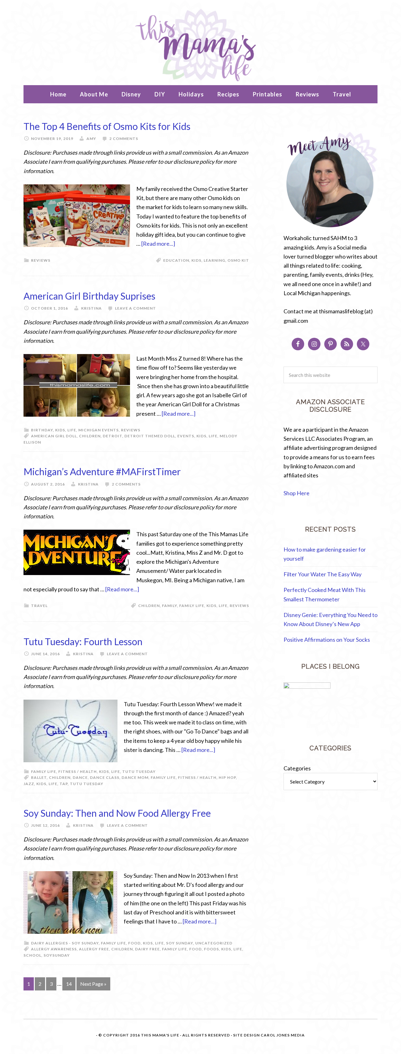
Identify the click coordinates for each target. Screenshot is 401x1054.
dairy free (147, 949)
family (169, 605)
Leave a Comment (135, 308)
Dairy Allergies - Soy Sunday (65, 943)
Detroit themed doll (149, 436)
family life (191, 605)
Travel (39, 605)
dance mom (135, 777)
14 (69, 984)
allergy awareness (54, 949)
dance (80, 777)
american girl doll (54, 436)
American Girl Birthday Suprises (89, 295)
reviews (239, 605)
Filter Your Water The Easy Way (323, 574)
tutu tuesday (86, 783)
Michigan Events (98, 430)
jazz (28, 783)
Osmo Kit (238, 260)
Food (134, 943)
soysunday (57, 955)
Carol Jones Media (283, 1035)
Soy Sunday (179, 943)
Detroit (112, 436)
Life (71, 430)
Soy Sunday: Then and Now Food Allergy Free (117, 813)
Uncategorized (213, 943)
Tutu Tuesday (139, 771)
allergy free (94, 949)
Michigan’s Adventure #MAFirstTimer (102, 471)
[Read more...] (158, 243)
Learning (214, 260)
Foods (211, 949)
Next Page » (93, 984)
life (213, 436)
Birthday (42, 430)
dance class (104, 777)
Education (176, 260)
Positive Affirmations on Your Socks (327, 639)
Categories (297, 768)
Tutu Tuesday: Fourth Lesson (83, 641)
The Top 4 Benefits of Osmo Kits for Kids (106, 126)
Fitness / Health (77, 771)
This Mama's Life (200, 44)
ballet (39, 777)
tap (64, 783)
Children (90, 436)
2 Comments (123, 138)
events (185, 436)
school (32, 955)
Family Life (43, 771)
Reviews (40, 260)
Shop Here (297, 493)
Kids (196, 260)
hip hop (227, 777)
